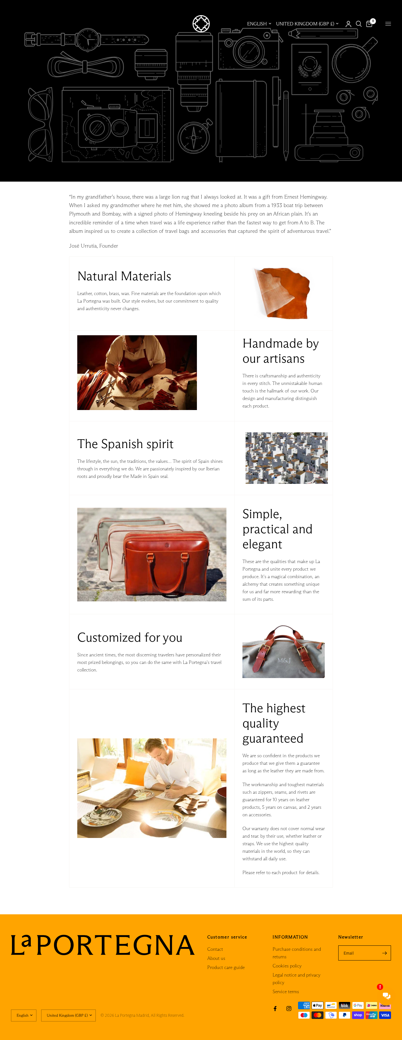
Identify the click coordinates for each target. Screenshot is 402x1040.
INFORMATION (290, 937)
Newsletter (350, 937)
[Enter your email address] (384, 953)
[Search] (359, 24)
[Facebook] (275, 1008)
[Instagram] (289, 1008)
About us (216, 958)
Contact (215, 949)
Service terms (286, 991)
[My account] (348, 24)
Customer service (227, 937)
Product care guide (226, 967)
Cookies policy (287, 966)
